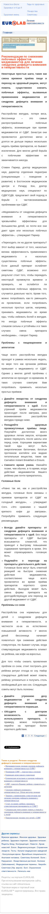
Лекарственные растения (24, 861)
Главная (7, 32)
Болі (26, 868)
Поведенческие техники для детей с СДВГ (23, 818)
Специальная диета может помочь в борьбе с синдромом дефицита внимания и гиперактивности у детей (25, 812)
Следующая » (40, 736)
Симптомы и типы (15, 40)
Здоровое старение (19, 840)
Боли (43, 857)
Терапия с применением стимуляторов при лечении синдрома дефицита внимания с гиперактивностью (22, 798)
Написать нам (24, 871)
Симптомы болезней (30, 857)
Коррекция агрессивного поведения (20, 775)
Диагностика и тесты (24, 40)
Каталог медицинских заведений (32, 851)
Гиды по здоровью (35, 4)
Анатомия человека (10, 857)
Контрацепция (22, 844)
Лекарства (32, 11)
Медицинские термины (26, 864)
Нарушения (6, 861)
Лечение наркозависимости (35, 21)
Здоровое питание (37, 840)
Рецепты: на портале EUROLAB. (17, 877)
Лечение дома (42, 40)
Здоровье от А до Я (13, 8)
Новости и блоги (11, 4)
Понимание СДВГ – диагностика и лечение (23, 772)
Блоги (13, 847)
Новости (33, 844)
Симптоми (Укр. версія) (11, 868)
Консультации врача (11, 854)
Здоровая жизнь (11, 14)
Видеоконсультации (26, 847)
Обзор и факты (7, 40)
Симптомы (32, 14)
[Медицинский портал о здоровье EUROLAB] (14, 27)
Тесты (13, 851)
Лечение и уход (33, 39)
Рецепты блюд (7, 844)
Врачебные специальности (34, 854)
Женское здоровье (27, 837)
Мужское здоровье (9, 837)
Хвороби (42, 864)
